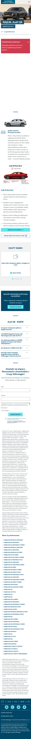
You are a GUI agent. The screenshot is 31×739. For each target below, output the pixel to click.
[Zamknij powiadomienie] (28, 42)
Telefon (3, 395)
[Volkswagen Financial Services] (8, 2)
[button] (12, 279)
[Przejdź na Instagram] (12, 707)
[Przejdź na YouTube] (18, 707)
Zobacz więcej (4, 407)
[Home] (2, 702)
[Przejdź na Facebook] (24, 707)
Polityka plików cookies (7, 716)
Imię (2, 387)
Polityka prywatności (18, 421)
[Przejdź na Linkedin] (6, 707)
